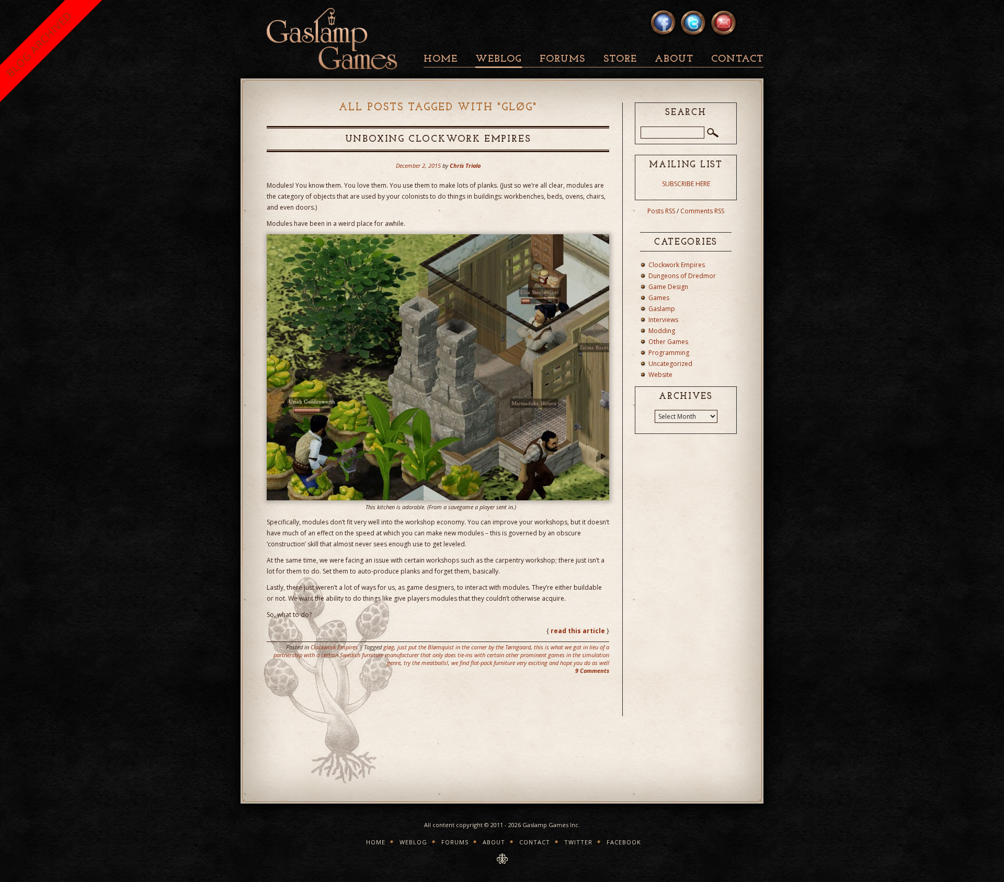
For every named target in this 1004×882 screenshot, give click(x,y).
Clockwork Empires (334, 647)
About (674, 59)
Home (441, 59)
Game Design (668, 286)
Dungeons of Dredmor (682, 275)
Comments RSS (702, 211)
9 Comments (592, 670)
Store (620, 59)
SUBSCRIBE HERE (686, 183)
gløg (388, 647)
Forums (562, 59)
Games (658, 297)
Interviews (663, 319)
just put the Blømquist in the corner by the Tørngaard (464, 647)
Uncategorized (670, 363)
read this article (578, 630)
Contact (737, 59)
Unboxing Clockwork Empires (438, 139)
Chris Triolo (465, 165)
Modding (661, 330)
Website (660, 374)
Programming (668, 352)
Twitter (578, 842)
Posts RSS (661, 211)
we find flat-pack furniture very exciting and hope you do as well (530, 663)
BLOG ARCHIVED (39, 44)
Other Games (668, 341)
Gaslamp (661, 308)
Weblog (498, 59)
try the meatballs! (426, 663)
